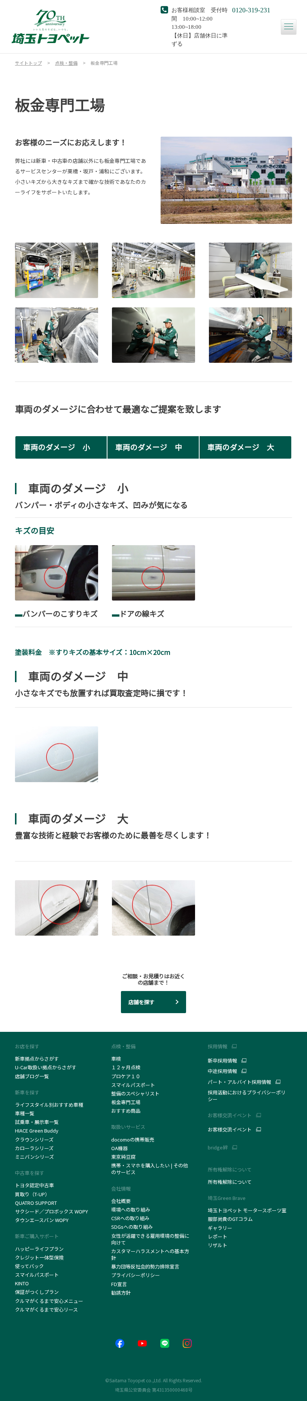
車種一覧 (24, 1113)
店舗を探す (141, 1002)
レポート (217, 1236)
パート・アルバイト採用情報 (239, 1082)
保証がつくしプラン (37, 1291)
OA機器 (119, 1148)
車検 (116, 1058)
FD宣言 (119, 1284)
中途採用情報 (222, 1071)
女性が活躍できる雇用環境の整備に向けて (150, 1239)
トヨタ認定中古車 (34, 1185)
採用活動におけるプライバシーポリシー (247, 1096)
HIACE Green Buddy (37, 1130)
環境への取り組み (130, 1209)
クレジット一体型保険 (39, 1257)
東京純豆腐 (123, 1156)
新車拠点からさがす (37, 1058)
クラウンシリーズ (34, 1139)
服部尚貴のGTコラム (230, 1218)
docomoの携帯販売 (132, 1139)
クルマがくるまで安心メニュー (49, 1300)
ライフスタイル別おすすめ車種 (50, 1104)
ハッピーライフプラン (39, 1248)
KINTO (22, 1283)
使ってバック (29, 1266)
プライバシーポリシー (135, 1275)
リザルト (217, 1245)
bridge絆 (218, 1147)
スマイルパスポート (37, 1274)
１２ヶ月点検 (125, 1067)
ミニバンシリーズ (34, 1156)
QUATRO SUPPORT (36, 1202)
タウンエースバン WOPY (42, 1220)
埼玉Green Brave (227, 1197)
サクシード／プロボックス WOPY (51, 1211)
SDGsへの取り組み (132, 1226)
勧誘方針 (121, 1292)
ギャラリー (220, 1227)
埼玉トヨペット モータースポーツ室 (247, 1210)
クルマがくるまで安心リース (46, 1309)
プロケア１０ (125, 1076)
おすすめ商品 (125, 1110)
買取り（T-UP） (32, 1194)
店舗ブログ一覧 (32, 1076)
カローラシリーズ (34, 1148)
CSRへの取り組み (130, 1218)
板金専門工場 (125, 1102)
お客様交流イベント (230, 1129)
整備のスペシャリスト (135, 1093)
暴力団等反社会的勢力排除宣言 (145, 1266)
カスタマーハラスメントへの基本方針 (150, 1254)
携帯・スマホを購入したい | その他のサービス (149, 1169)
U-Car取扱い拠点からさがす (45, 1067)
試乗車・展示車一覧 (37, 1121)
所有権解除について (230, 1169)
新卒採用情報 (222, 1060)
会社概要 (121, 1200)
